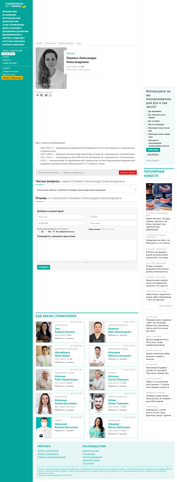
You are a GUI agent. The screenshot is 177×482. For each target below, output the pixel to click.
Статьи (5, 57)
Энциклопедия (9, 63)
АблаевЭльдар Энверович (118, 401)
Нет (49, 231)
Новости (6, 60)
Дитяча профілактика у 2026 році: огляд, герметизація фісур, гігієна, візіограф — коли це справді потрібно (158, 345)
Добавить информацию (12, 77)
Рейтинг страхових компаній (52, 457)
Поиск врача (8, 53)
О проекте (6, 68)
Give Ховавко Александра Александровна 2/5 (106, 229)
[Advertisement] (87, 19)
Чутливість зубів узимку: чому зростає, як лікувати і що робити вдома (158, 398)
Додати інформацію (92, 457)
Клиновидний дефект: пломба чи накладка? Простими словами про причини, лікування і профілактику (157, 373)
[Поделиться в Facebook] (41, 95)
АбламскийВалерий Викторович (66, 425)
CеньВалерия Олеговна (65, 330)
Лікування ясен (9, 15)
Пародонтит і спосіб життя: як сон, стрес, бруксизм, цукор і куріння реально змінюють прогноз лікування (158, 415)
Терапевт (70, 53)
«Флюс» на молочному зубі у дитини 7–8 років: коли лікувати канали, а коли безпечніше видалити (158, 387)
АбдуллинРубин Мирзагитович (66, 378)
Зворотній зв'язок (91, 460)
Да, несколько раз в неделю (157, 116)
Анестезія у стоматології (13, 38)
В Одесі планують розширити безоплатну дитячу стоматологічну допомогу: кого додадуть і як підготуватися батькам (158, 271)
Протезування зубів (11, 18)
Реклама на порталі (10, 71)
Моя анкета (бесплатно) (48, 172)
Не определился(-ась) (65, 231)
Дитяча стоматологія (11, 28)
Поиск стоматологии (12, 50)
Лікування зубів (9, 11)
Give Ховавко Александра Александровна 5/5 (113, 229)
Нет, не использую (156, 124)
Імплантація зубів (10, 21)
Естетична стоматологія (13, 45)
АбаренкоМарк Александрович (119, 330)
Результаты (153, 154)
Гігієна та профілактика (13, 25)
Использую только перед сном (159, 135)
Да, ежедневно (154, 111)
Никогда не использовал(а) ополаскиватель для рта (158, 143)
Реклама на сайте (91, 450)
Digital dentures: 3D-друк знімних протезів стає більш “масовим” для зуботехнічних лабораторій (158, 224)
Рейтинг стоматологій (48, 450)
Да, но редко (154, 121)
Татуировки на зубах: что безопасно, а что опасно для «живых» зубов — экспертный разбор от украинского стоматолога (158, 246)
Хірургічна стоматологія (13, 41)
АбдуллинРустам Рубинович (118, 378)
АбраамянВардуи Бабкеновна (119, 425)
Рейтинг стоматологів (48, 453)
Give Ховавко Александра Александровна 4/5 (111, 229)
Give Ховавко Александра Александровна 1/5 (103, 229)
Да (42, 231)
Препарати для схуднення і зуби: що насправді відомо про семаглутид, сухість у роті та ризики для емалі (158, 325)
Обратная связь (8, 74)
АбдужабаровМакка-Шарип (62, 354)
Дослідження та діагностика (15, 31)
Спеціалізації (89, 453)
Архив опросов (152, 160)
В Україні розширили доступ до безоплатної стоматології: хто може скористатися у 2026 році (158, 256)
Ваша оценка (95, 229)
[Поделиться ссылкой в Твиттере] (46, 95)
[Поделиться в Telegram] (37, 95)
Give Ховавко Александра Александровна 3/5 (108, 229)
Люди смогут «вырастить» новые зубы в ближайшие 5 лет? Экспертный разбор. (158, 298)
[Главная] (17, 5)
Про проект (88, 463)
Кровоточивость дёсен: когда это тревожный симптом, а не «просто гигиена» (157, 284)
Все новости (165, 306)
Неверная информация (73, 172)
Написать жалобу (127, 172)
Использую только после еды (159, 129)
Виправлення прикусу (12, 35)
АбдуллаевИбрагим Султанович (119, 354)
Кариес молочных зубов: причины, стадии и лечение (158, 356)
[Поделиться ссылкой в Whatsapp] (50, 95)
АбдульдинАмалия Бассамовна (66, 401)
